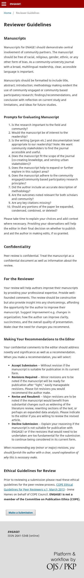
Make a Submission (21, 512)
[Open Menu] (4, 4)
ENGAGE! (15, 4)
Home (7, 13)
